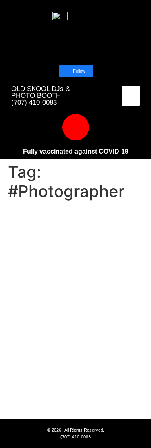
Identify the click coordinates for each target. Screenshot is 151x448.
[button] (131, 96)
